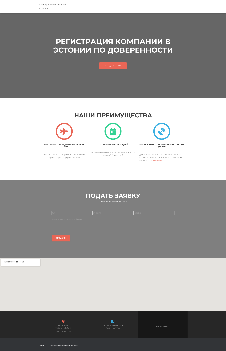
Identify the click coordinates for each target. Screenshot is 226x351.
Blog (42, 345)
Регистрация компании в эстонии (63, 345)
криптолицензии (155, 160)
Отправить (61, 238)
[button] (113, 65)
